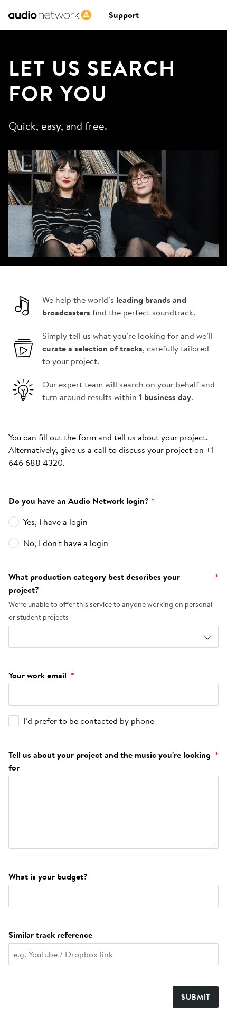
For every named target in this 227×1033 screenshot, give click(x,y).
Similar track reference (50, 934)
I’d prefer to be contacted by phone (88, 721)
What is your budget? (48, 876)
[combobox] (113, 637)
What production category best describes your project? (113, 583)
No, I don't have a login (65, 543)
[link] (49, 15)
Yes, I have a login (55, 522)
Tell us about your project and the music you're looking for (113, 761)
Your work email (41, 675)
